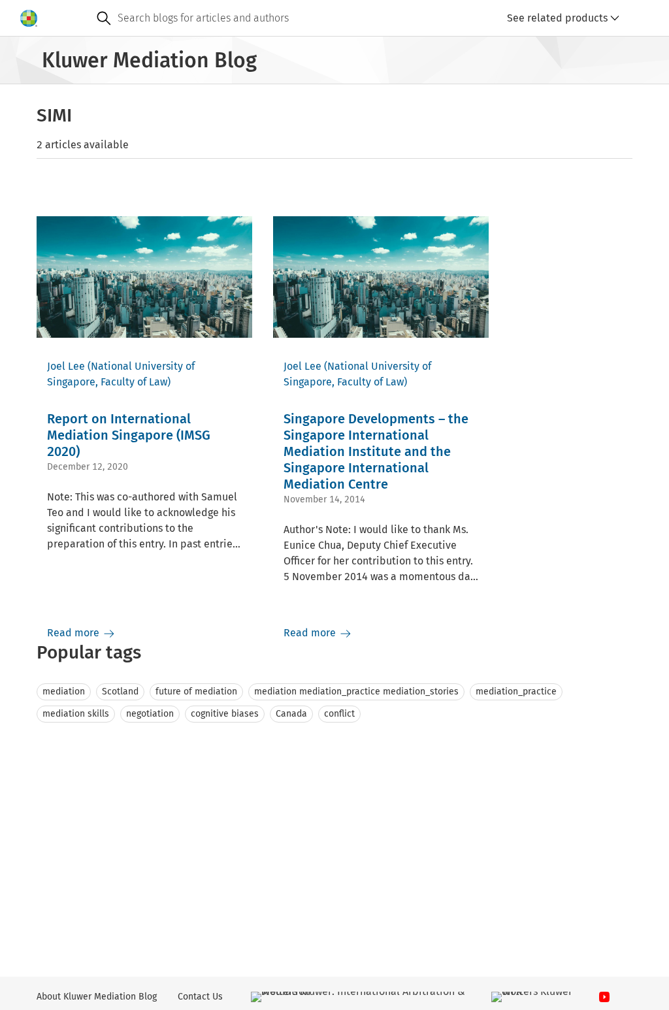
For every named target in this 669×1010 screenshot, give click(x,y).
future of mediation (196, 691)
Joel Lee (66, 366)
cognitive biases (225, 713)
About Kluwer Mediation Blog (97, 996)
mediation (63, 691)
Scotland (120, 691)
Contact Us (200, 996)
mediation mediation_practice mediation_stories (356, 691)
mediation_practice (516, 691)
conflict (339, 713)
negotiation (150, 713)
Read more (74, 633)
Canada (291, 713)
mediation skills (75, 713)
